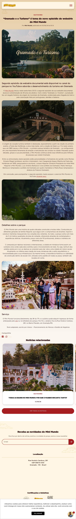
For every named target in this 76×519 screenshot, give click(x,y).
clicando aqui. (41, 176)
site (16, 321)
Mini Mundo (9, 90)
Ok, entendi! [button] (38, 513)
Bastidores (38, 15)
